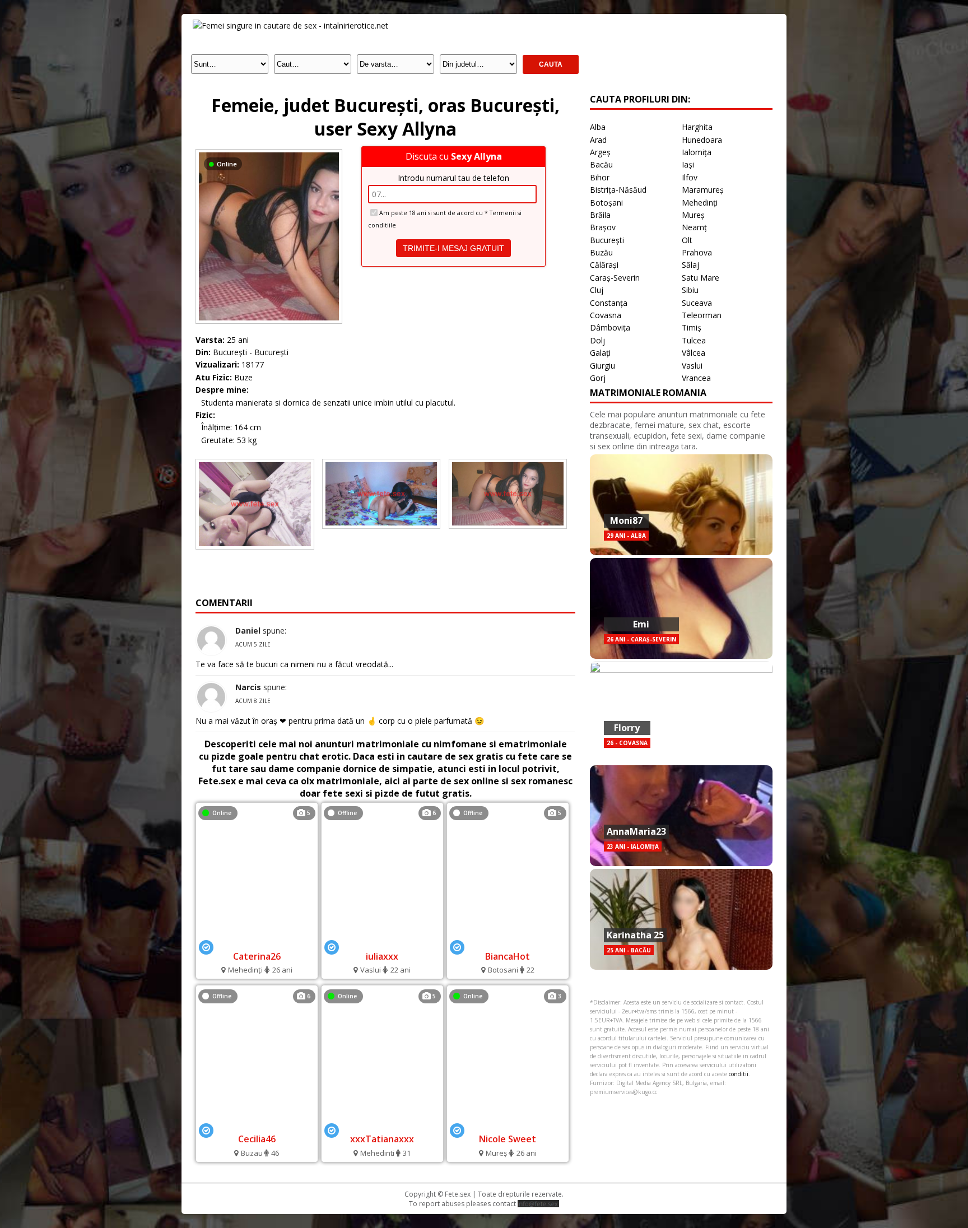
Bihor (599, 177)
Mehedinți (700, 202)
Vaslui (692, 365)
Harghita (697, 127)
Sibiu (690, 290)
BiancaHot (507, 956)
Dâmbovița (610, 327)
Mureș (693, 215)
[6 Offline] (382, 941)
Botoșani (606, 202)
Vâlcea (693, 352)
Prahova (697, 252)
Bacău (601, 164)
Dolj (597, 340)
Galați (600, 352)
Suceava (697, 302)
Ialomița (696, 152)
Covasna (605, 315)
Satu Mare (700, 277)
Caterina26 (257, 956)
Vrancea (696, 378)
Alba (598, 127)
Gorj (598, 378)
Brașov (603, 227)
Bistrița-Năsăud (618, 189)
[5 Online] (257, 941)
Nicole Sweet (507, 1139)
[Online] (269, 152)
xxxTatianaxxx (382, 1139)
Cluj (596, 290)
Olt (687, 240)
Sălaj (690, 264)
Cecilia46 (257, 1139)
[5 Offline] (508, 941)
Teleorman (702, 315)
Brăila (600, 215)
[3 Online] (507, 1124)
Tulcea (694, 340)
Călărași (604, 264)
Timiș (691, 327)
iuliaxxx (382, 956)
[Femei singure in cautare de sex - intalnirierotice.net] (290, 25)
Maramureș (703, 189)
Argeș (600, 152)
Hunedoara (702, 139)
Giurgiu (602, 365)
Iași (688, 164)
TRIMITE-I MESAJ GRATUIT (453, 248)
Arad (598, 139)
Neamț (694, 227)
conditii (738, 1074)
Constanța (608, 302)
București (607, 240)
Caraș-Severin (615, 277)
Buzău (601, 252)
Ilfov (689, 177)
